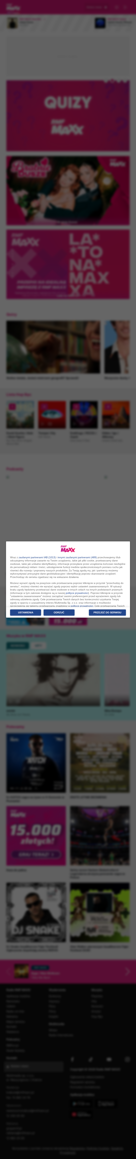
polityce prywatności (77, 593)
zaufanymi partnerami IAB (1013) (37, 557)
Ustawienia (25, 612)
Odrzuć (59, 612)
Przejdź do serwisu (107, 612)
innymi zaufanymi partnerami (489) (77, 557)
